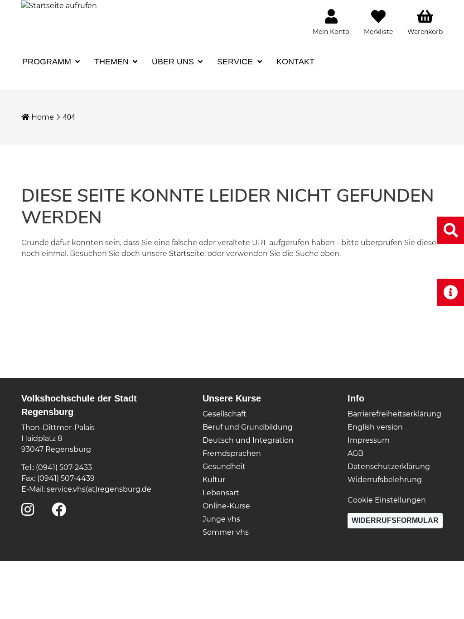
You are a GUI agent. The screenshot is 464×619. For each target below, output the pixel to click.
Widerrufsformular (395, 520)
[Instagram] (27, 512)
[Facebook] (59, 512)
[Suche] (450, 230)
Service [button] (236, 61)
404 (69, 117)
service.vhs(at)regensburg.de (99, 489)
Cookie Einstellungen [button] (387, 500)
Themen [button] (112, 61)
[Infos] (450, 292)
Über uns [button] (174, 61)
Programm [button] (47, 61)
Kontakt (295, 61)
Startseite (186, 253)
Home (41, 117)
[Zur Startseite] (59, 5)
